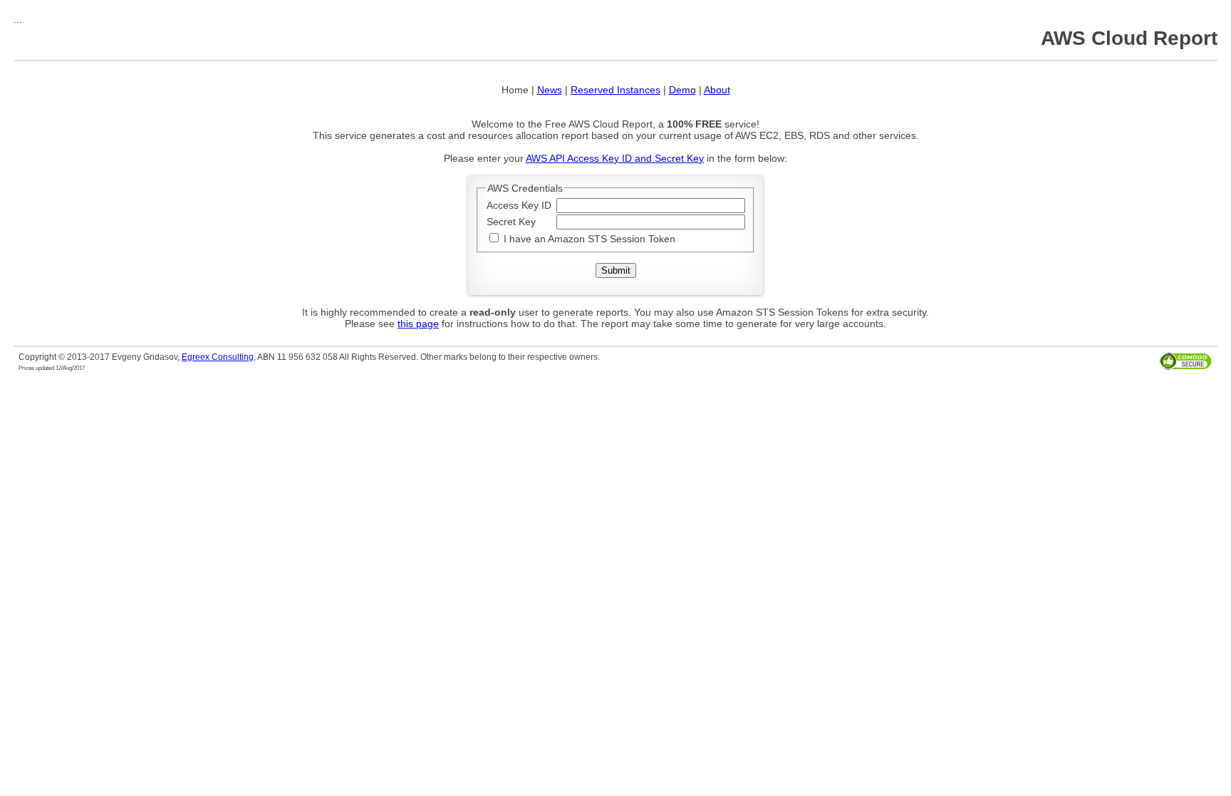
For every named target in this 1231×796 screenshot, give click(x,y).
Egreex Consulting (218, 357)
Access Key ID (519, 205)
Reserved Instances (615, 89)
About (717, 89)
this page (418, 323)
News (549, 89)
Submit (615, 270)
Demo (682, 89)
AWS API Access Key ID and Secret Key (615, 158)
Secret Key (511, 221)
